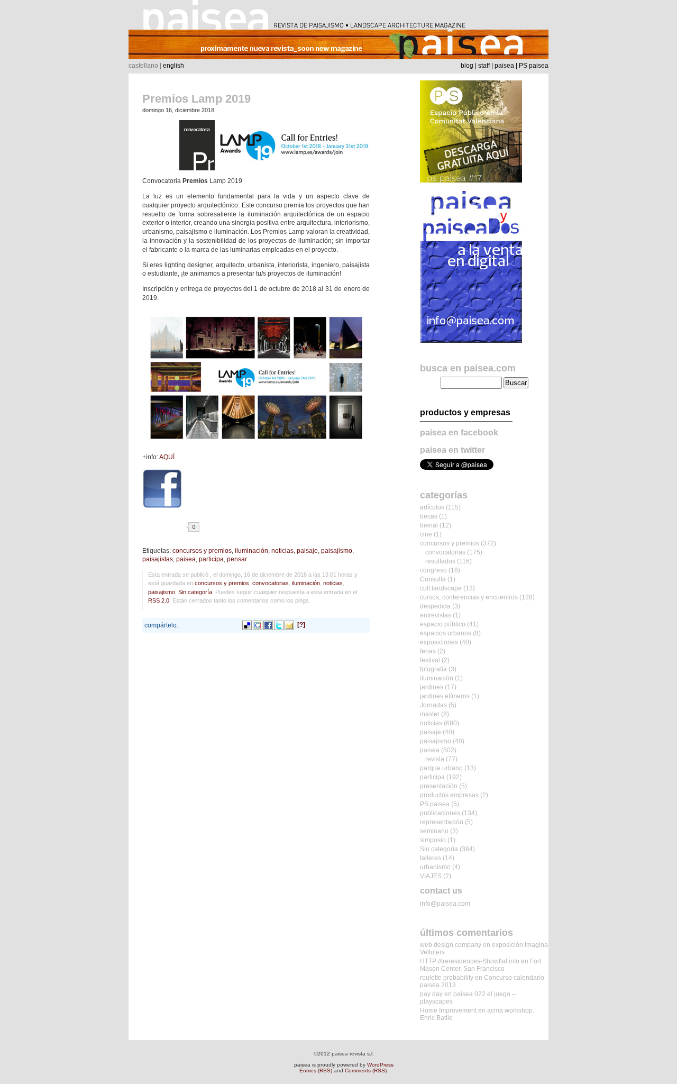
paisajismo (336, 550)
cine (426, 534)
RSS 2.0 (158, 600)
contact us (441, 890)
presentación (439, 786)
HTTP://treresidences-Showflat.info (469, 961)
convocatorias (270, 583)
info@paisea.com (445, 903)
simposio (433, 840)
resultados (440, 561)
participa (211, 559)
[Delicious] (247, 624)
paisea (504, 65)
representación (441, 822)
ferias (428, 651)
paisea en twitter (452, 449)
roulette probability (446, 977)
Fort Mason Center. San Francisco (480, 965)
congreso (433, 570)
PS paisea (533, 65)
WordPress (380, 1065)
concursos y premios (202, 550)
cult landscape (441, 588)
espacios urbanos (445, 633)
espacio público (442, 624)
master (430, 714)
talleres (430, 858)
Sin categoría (195, 592)
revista (434, 759)
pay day (431, 994)
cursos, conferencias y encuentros (469, 597)
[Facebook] (268, 624)
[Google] (257, 624)
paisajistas (157, 559)
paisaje (307, 550)
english (173, 65)
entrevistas (435, 615)
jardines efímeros (445, 696)
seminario (434, 831)
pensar (237, 559)
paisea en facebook (459, 432)
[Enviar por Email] (289, 624)
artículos (432, 507)
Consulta (433, 579)
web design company (450, 945)
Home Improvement (448, 1010)
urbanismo (435, 867)
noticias (282, 550)
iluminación (251, 550)
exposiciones (439, 642)
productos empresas (449, 795)
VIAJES (431, 876)
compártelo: (161, 625)
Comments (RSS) (366, 1070)
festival (430, 660)
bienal (429, 525)
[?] (301, 624)
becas (428, 516)
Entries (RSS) (315, 1070)
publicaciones (440, 813)
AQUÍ (167, 457)
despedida (435, 606)
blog (467, 65)
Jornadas (433, 705)
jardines (431, 687)
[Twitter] (278, 624)
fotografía (433, 669)
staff (484, 65)
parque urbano (441, 768)
